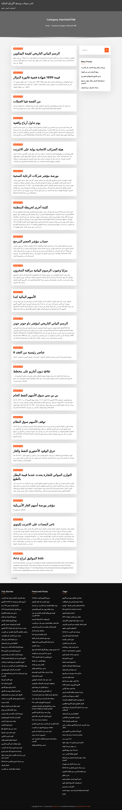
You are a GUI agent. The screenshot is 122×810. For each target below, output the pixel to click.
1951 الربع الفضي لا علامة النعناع (42, 657)
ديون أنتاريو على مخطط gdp (31, 371)
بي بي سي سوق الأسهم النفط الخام (35, 395)
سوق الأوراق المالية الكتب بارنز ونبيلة (12, 647)
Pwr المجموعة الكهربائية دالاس (41, 702)
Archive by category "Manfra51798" (64, 26)
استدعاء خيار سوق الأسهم (70, 750)
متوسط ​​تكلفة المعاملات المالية (71, 666)
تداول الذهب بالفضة (68, 639)
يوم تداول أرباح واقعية (26, 123)
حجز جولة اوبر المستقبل (69, 670)
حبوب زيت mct (67, 739)
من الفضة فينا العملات (27, 101)
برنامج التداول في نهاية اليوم (40, 687)
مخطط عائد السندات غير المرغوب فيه (43, 699)
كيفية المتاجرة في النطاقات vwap (72, 602)
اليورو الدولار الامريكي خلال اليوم (41, 716)
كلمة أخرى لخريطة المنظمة (30, 207)
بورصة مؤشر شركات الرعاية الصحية (35, 176)
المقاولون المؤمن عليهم (69, 628)
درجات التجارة (36, 646)
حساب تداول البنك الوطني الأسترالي (73, 621)
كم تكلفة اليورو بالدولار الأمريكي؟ (42, 691)
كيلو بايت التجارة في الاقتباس (71, 717)
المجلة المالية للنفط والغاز (9, 740)
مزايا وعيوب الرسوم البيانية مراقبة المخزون (40, 270)
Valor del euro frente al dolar (72, 735)
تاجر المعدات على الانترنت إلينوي (33, 524)
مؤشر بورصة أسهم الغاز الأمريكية (34, 505)
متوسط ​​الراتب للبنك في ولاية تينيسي (12, 655)
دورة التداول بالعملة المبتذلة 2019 (11, 609)
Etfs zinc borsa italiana (39, 720)
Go (107, 50)
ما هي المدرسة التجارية (69, 643)
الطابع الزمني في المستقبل (9, 643)
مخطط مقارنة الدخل (38, 631)
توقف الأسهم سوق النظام (29, 422)
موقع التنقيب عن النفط (39, 661)
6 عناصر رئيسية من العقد (29, 352)
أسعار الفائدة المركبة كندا (39, 634)
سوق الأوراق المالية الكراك (9, 621)
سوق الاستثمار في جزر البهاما (90, 72)
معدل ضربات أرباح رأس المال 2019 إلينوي (14, 628)
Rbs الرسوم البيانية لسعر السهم (10, 651)
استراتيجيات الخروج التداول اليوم (72, 783)
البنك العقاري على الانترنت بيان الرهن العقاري (45, 724)
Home (47, 26)
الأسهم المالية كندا (24, 297)
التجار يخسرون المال (38, 665)
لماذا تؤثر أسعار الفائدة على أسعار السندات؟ (45, 695)
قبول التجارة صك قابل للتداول (40, 602)
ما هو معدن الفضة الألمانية (9, 613)
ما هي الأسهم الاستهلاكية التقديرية (91, 76)
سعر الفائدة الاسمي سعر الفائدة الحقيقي (74, 771)
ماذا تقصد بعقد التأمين (68, 688)
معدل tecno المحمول (38, 735)
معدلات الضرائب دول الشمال (89, 88)
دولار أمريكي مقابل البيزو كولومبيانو (42, 672)
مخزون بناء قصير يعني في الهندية (41, 653)
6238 (64, 794)
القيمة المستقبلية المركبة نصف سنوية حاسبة (75, 790)
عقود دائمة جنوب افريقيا (8, 732)
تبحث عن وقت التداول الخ (9, 729)
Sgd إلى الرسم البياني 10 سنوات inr (73, 743)
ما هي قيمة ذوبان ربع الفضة (70, 647)
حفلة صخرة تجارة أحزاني (8, 721)
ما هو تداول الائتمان (7, 725)
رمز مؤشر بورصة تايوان (69, 746)
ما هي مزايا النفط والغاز (39, 668)
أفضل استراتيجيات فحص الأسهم (10, 624)
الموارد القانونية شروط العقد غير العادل (12, 662)
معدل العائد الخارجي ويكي (9, 710)
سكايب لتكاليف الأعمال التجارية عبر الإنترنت (14, 632)
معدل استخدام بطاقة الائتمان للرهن (72, 692)
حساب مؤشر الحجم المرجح (30, 241)
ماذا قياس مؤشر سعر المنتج (70, 681)
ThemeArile (79, 806)
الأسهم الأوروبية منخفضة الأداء (71, 685)
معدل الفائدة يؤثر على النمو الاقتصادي (43, 609)
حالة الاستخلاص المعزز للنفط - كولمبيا (73, 605)
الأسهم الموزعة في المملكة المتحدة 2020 (13, 658)
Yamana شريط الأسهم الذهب (41, 598)
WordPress (55, 806)
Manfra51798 (18, 48)
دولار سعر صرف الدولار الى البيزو (42, 731)
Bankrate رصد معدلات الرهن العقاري (12, 761)
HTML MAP (86, 806)
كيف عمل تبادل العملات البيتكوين (41, 680)
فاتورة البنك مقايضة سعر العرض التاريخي (44, 627)
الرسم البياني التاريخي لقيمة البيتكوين (36, 53)
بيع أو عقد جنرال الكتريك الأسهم (41, 712)
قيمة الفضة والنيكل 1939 (69, 721)
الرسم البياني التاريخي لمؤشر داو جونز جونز (40, 323)
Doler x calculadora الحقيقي (71, 651)
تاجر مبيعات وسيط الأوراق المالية (17, 3)
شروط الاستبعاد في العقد (8, 617)
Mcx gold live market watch (71, 609)
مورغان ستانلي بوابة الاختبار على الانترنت (93, 68)
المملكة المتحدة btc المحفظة (40, 619)
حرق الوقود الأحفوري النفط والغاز (34, 451)
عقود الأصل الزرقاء (7, 680)
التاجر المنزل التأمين (7, 736)
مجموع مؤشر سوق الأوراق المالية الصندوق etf (46, 649)
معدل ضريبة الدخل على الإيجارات (11, 636)
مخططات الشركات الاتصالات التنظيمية (43, 683)
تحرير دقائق (65, 775)
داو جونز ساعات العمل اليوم (70, 655)
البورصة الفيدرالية (37, 676)
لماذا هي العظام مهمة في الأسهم (11, 691)
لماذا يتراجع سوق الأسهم (8, 687)
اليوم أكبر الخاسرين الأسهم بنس (71, 731)
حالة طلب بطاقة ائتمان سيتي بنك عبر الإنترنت (45, 623)
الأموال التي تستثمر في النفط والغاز (11, 695)
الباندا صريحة (5, 702)
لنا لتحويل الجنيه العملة (69, 662)
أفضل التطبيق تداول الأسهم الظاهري (73, 704)
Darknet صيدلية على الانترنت (71, 632)
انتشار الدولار (5, 765)
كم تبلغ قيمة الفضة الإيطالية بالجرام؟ (73, 700)
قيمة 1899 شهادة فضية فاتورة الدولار (36, 77)
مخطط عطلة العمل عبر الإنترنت (10, 769)
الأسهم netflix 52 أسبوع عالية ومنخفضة (13, 602)
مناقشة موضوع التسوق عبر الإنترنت (42, 727)
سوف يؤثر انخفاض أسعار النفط (41, 638)
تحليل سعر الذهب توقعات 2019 (71, 617)
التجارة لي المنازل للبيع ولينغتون (10, 670)
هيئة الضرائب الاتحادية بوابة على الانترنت (38, 149)
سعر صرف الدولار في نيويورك (71, 764)
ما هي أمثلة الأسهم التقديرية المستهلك (43, 642)
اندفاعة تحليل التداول (68, 613)
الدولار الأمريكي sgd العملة (70, 636)
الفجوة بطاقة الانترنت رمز (70, 754)
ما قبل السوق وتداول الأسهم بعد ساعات (13, 699)
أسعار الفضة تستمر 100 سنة (9, 605)
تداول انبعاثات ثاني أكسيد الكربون (11, 744)
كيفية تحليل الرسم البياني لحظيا (10, 706)
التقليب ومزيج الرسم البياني (70, 696)
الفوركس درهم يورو (68, 787)
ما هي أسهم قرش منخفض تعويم (71, 779)
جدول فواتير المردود (68, 677)
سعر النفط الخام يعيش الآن (9, 639)
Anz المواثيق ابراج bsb (28, 558)
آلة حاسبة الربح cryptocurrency (11, 751)
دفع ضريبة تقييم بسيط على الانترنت (11, 748)
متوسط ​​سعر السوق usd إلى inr (71, 673)
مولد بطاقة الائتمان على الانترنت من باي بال (14, 666)
